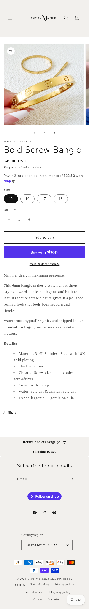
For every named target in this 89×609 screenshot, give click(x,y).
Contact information (46, 599)
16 (27, 198)
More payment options (45, 263)
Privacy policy (64, 584)
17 (44, 198)
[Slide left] (34, 133)
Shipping (9, 167)
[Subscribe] (71, 479)
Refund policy (39, 584)
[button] (10, 17)
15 (11, 198)
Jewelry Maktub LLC (42, 578)
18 (61, 198)
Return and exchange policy (44, 442)
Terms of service (33, 592)
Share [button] (12, 412)
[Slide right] (54, 133)
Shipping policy (44, 451)
